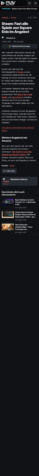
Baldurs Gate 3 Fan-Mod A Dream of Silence (24, 9)
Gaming (13, 17)
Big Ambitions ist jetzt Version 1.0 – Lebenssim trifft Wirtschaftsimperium (25, 203)
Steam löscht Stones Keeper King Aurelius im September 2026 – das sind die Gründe (25, 215)
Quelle (12, 166)
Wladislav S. (11, 38)
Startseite (5, 17)
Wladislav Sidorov (19, 179)
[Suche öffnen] (29, 3)
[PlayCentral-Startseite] (8, 3)
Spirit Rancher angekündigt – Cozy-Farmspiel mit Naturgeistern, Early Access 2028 (24, 229)
